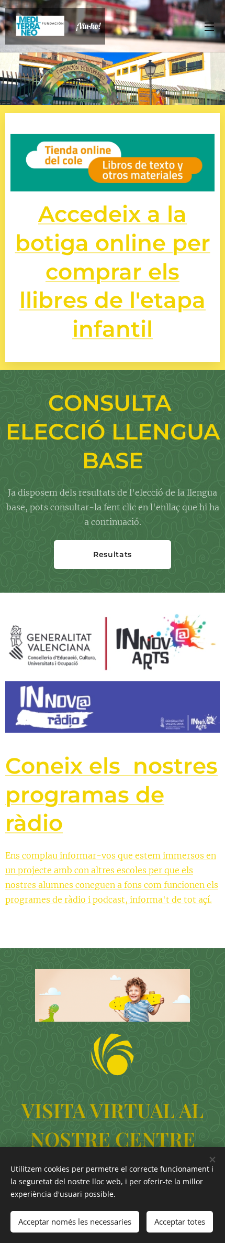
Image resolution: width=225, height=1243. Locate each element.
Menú (209, 26)
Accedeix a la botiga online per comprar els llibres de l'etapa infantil (112, 271)
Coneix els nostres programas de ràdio (111, 794)
